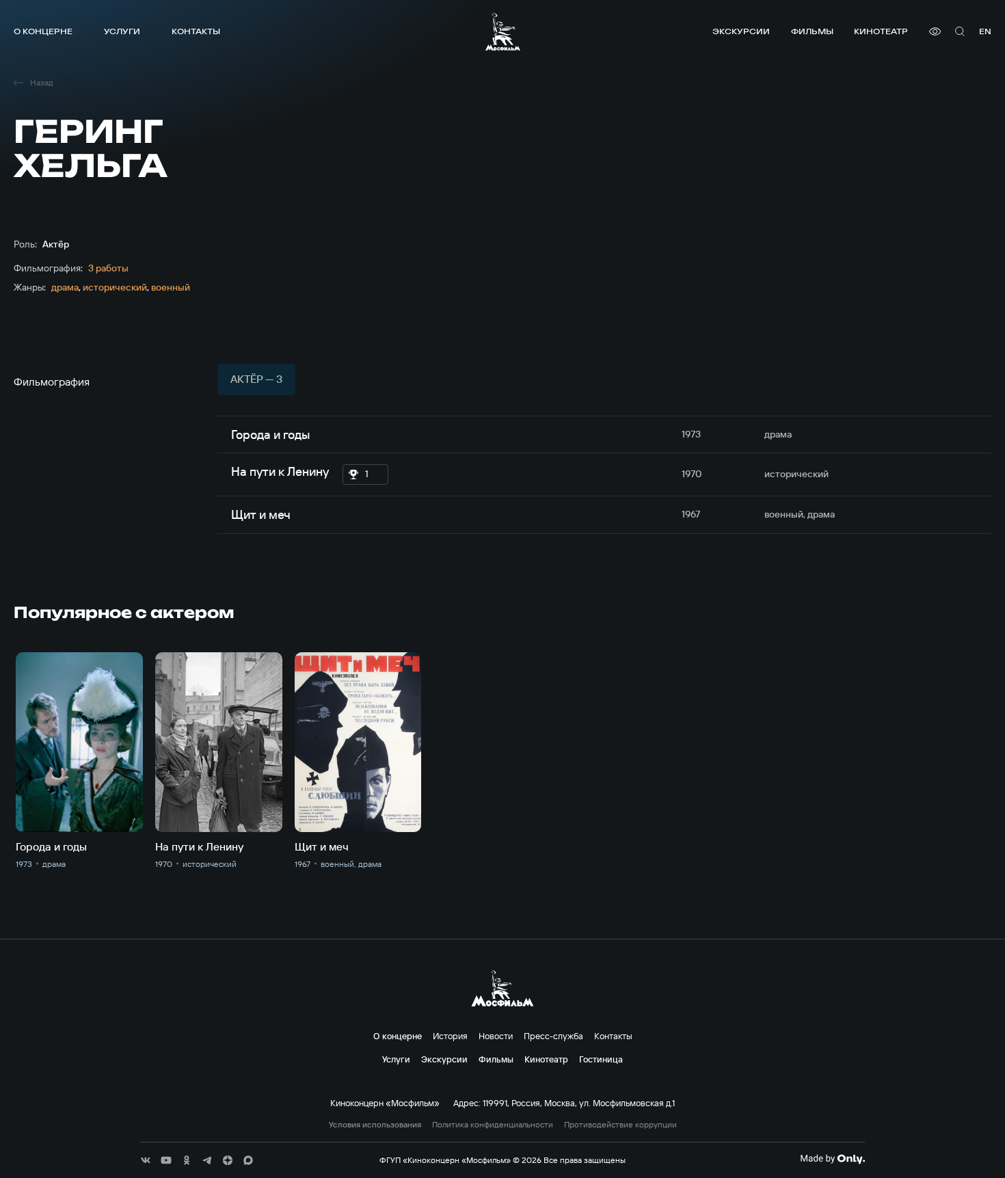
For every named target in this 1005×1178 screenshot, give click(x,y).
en (985, 31)
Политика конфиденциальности (492, 1124)
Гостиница (601, 1059)
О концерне (43, 31)
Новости (496, 1035)
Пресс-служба (553, 1035)
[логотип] (502, 31)
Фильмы (812, 31)
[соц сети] (145, 1160)
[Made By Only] (832, 1158)
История (450, 1035)
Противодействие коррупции (620, 1124)
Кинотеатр (881, 31)
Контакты (196, 31)
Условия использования (375, 1124)
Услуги (122, 31)
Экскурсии (741, 31)
